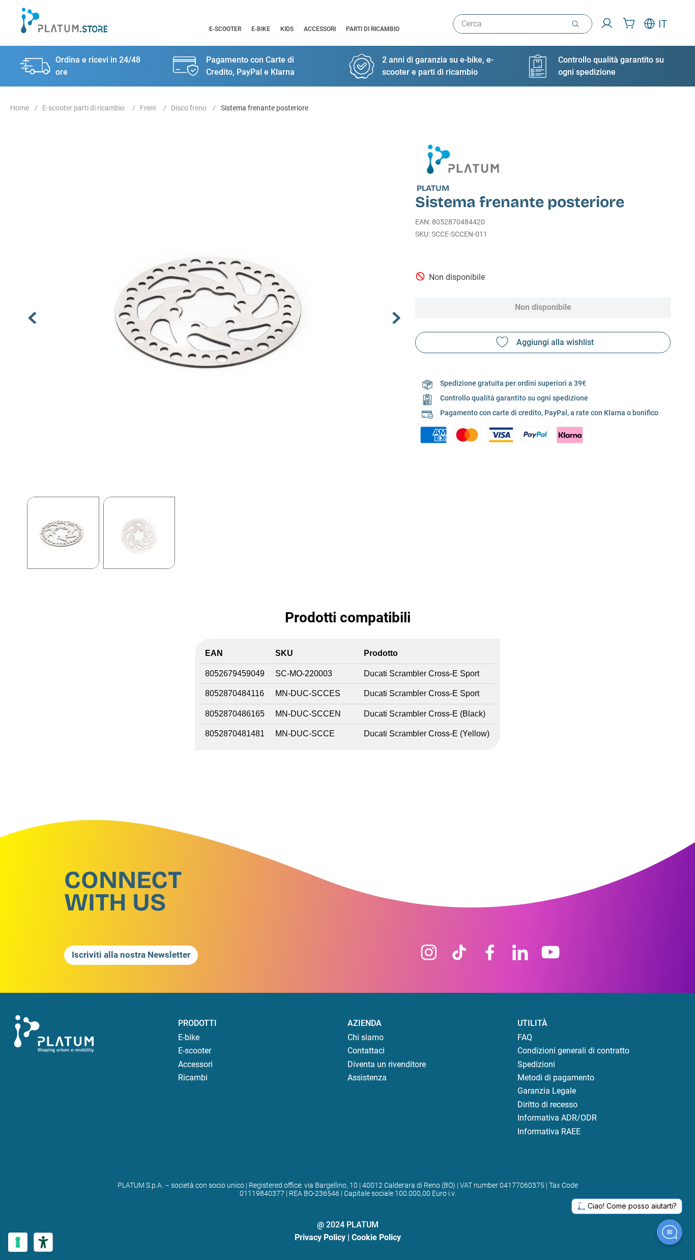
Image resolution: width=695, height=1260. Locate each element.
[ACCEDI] (603, 24)
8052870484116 (234, 693)
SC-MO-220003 (303, 673)
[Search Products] (577, 24)
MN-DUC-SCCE (305, 733)
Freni (148, 108)
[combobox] (522, 24)
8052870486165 (235, 713)
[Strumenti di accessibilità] (43, 1242)
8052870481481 (235, 733)
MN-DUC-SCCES (307, 693)
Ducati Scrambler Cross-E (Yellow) (426, 733)
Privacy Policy (320, 1237)
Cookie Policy (376, 1237)
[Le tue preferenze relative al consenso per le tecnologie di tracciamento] (17, 1242)
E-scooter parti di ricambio (83, 108)
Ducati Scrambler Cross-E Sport (421, 673)
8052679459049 (235, 673)
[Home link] (19, 108)
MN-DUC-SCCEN (308, 713)
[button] (214, 309)
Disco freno (189, 108)
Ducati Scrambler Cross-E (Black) (424, 713)
